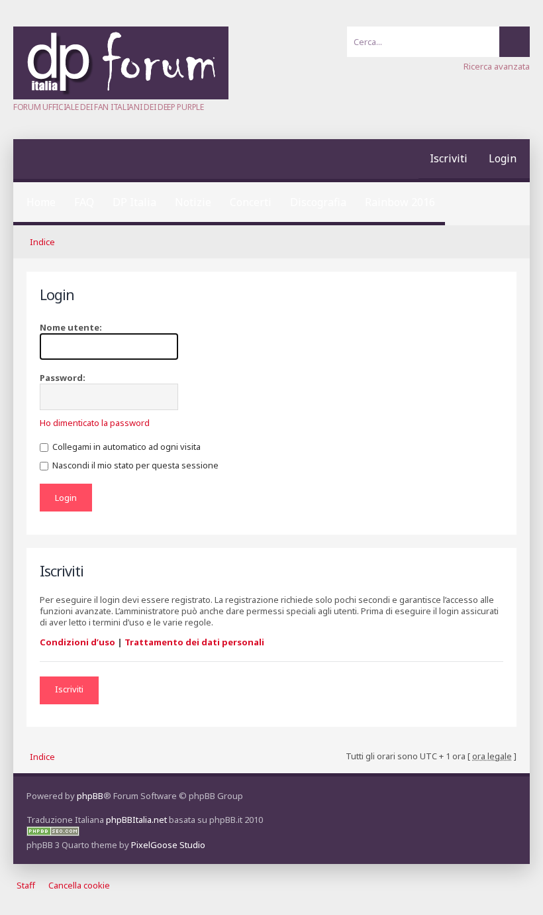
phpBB (90, 796)
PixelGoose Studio (168, 845)
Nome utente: (71, 327)
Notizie (193, 202)
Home (41, 202)
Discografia (318, 202)
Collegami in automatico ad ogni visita (125, 447)
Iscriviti (449, 158)
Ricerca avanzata (497, 66)
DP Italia (134, 202)
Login (503, 158)
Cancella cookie (79, 885)
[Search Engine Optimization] (52, 833)
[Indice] (120, 96)
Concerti (251, 202)
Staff (26, 885)
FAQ (84, 202)
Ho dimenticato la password (95, 423)
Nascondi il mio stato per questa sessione (134, 465)
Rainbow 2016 (400, 202)
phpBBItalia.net (136, 820)
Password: (62, 378)
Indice (42, 242)
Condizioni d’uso (77, 642)
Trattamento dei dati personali (194, 642)
